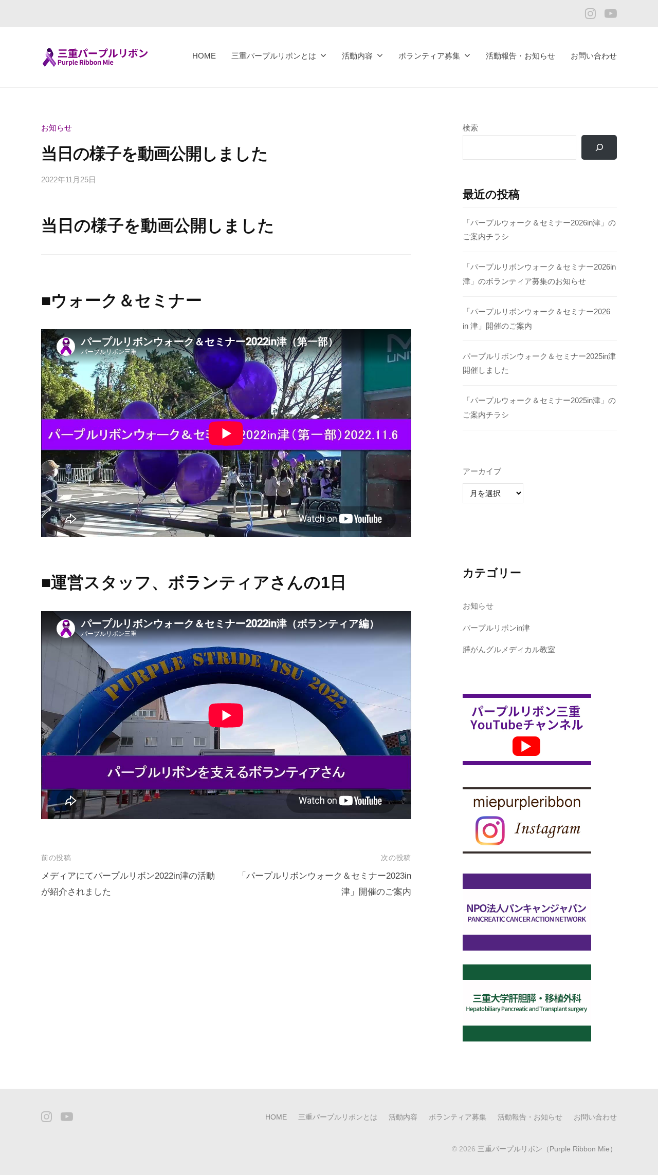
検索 (470, 127)
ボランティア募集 (429, 55)
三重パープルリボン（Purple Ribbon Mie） (547, 1149)
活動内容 (357, 55)
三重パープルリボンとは (273, 55)
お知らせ (56, 127)
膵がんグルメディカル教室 (509, 649)
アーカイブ (482, 471)
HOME (204, 55)
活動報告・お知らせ (520, 55)
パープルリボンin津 (496, 627)
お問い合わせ (594, 55)
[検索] (599, 147)
